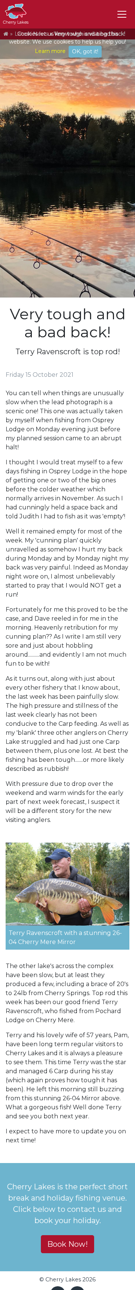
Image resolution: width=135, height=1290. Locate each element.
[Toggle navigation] (122, 14)
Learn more (50, 51)
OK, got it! (85, 51)
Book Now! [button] (67, 1244)
